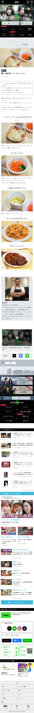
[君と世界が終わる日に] (17, 402)
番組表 (28, 708)
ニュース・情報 (22, 686)
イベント (20, 698)
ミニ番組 (3, 698)
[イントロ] (13, 29)
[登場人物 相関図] (25, 411)
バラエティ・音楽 (5, 690)
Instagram (19, 628)
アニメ (19, 694)
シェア (20, 355)
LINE (14, 628)
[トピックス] (4, 29)
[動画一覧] (13, 34)
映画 (19, 690)
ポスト (14, 355)
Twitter (9, 628)
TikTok (24, 628)
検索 (17, 708)
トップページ (6, 708)
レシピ (13, 363)
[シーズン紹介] (21, 34)
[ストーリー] (21, 29)
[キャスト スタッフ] (4, 34)
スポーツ (3, 694)
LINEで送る (27, 355)
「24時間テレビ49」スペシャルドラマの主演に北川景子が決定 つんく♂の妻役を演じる (22, 483)
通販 (2, 701)
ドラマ (7, 363)
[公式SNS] (25, 421)
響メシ (3, 70)
